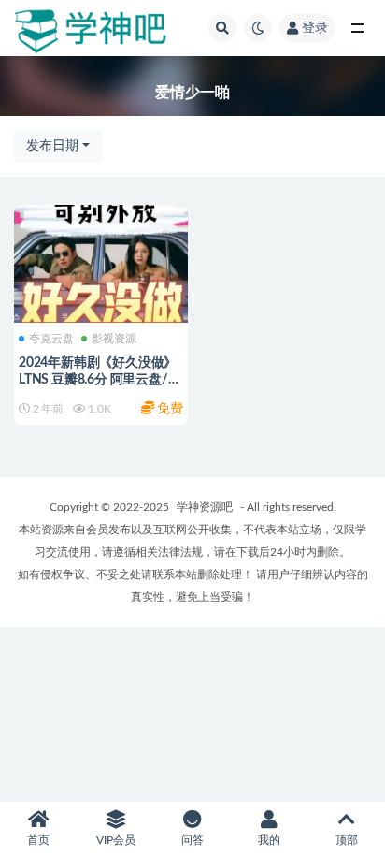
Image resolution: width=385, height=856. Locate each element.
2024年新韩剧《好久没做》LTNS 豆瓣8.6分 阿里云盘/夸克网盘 (99, 379)
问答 (192, 840)
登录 (315, 28)
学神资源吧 (205, 507)
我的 (269, 840)
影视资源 (114, 338)
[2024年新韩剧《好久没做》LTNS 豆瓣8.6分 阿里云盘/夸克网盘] (100, 261)
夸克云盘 (51, 338)
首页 (38, 840)
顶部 (346, 840)
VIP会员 (115, 840)
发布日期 (52, 145)
